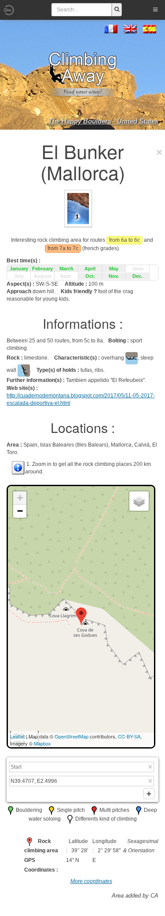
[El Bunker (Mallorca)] (78, 208)
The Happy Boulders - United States (103, 121)
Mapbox (42, 743)
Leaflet (17, 736)
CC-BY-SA (129, 736)
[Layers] (139, 501)
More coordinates (91, 881)
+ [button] (20, 497)
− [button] (20, 510)
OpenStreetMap (71, 736)
